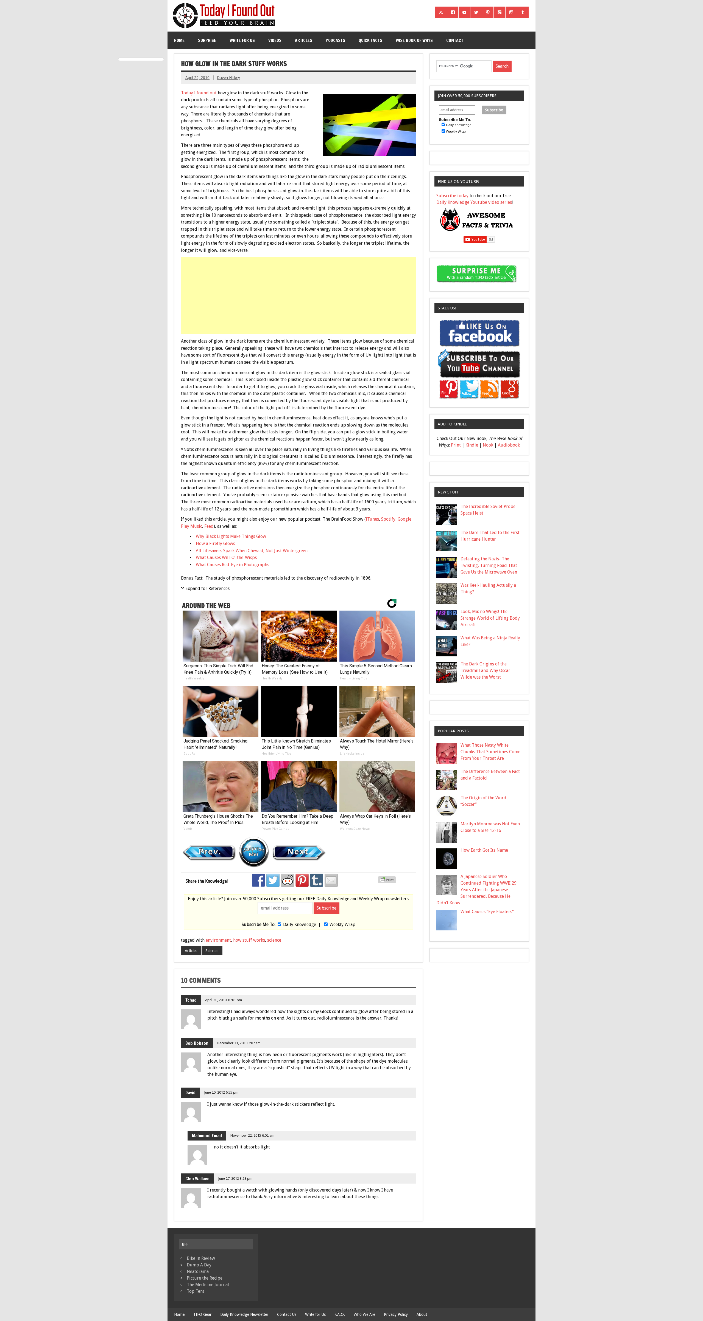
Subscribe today (452, 195)
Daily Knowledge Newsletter (244, 1314)
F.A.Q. (339, 1314)
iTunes (372, 519)
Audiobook (509, 445)
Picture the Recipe (204, 1278)
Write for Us (242, 40)
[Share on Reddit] (287, 880)
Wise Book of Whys (414, 40)
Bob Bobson (196, 1043)
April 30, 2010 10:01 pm (223, 1000)
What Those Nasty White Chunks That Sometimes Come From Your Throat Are (490, 752)
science (274, 940)
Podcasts (335, 40)
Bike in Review (201, 1258)
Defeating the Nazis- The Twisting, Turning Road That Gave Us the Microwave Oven (489, 565)
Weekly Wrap (342, 924)
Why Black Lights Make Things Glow (231, 536)
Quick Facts (370, 40)
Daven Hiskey (228, 77)
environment (218, 940)
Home (179, 40)
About (422, 1314)
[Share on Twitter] (273, 880)
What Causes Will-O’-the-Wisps (226, 557)
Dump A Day (199, 1265)
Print (456, 445)
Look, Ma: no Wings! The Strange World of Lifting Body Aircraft (490, 618)
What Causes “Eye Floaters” (487, 911)
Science (211, 951)
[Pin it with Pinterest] (302, 880)
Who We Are (364, 1314)
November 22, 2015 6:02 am (252, 1135)
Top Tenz (196, 1291)
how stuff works (249, 940)
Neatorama (198, 1271)
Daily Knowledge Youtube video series (474, 202)
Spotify (388, 519)
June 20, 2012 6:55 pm (221, 1092)
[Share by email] (331, 880)
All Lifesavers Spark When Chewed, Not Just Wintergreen (252, 550)
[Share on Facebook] (258, 880)
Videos (274, 40)
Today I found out (199, 92)
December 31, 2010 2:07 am (239, 1043)
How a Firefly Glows (215, 543)
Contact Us (286, 1314)
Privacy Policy (396, 1314)
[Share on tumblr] (316, 880)
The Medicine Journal (208, 1284)
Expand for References (207, 588)
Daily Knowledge (299, 924)
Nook (488, 445)
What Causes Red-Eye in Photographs (232, 564)
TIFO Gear (202, 1314)
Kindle (471, 445)
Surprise (207, 40)
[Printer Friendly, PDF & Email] (388, 881)
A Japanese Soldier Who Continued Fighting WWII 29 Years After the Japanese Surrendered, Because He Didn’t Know (476, 889)
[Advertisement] (299, 295)
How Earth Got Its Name (484, 850)
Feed (209, 526)
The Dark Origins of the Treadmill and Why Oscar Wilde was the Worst (485, 670)
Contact (454, 40)
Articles (303, 40)
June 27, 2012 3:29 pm (235, 1178)
